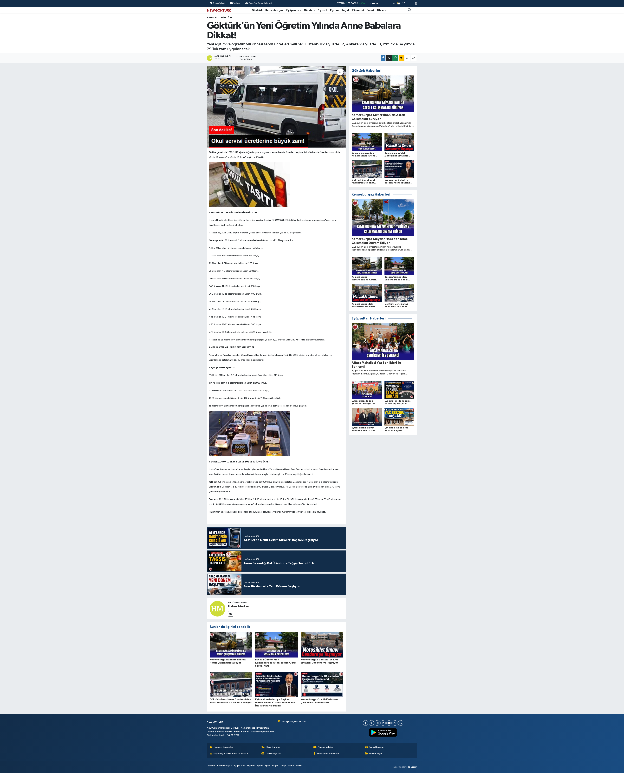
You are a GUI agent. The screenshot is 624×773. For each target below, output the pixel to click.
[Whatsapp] (394, 723)
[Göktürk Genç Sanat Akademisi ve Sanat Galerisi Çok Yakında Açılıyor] (231, 684)
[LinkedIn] (383, 723)
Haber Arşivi (375, 753)
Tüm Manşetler (273, 753)
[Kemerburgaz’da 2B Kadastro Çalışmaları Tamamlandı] (322, 684)
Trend (291, 765)
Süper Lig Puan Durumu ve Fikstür (230, 753)
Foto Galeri (219, 3)
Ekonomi (358, 10)
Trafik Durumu (376, 747)
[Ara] (410, 10)
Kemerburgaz (274, 10)
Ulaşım (381, 10)
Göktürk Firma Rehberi (260, 3)
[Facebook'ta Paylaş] (383, 58)
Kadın (299, 765)
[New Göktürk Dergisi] (219, 10)
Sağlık (345, 10)
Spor (267, 765)
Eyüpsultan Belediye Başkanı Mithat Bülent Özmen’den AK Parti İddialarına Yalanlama (276, 702)
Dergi (283, 765)
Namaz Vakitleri (326, 747)
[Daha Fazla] (401, 58)
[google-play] (383, 732)
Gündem (309, 10)
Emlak (370, 10)
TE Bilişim (412, 767)
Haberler (212, 18)
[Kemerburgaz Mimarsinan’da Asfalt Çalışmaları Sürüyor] (231, 644)
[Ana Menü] (415, 10)
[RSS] (400, 723)
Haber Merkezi (239, 606)
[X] (371, 723)
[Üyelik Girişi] (414, 3)
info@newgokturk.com (294, 721)
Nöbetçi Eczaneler (223, 747)
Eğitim (334, 10)
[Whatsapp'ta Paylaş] (395, 58)
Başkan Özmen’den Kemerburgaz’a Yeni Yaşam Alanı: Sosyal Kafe (275, 662)
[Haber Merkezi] (217, 608)
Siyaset (322, 10)
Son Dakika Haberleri (328, 753)
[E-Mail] (230, 614)
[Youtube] (389, 723)
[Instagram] (377, 723)
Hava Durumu (273, 747)
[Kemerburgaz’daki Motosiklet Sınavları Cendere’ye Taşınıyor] (322, 644)
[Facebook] (365, 723)
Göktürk (257, 10)
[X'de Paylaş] (389, 58)
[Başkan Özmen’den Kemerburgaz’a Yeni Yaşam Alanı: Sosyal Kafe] (276, 644)
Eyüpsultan (293, 10)
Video (237, 3)
